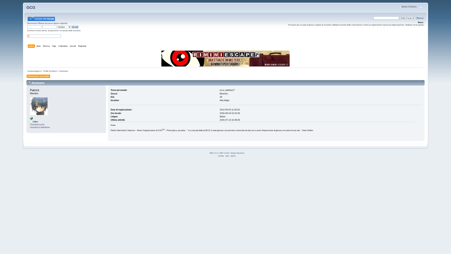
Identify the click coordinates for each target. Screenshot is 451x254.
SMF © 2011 (225, 153)
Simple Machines (237, 153)
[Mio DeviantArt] (31, 119)
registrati (63, 23)
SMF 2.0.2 (213, 153)
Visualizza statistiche (40, 127)
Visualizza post (37, 124)
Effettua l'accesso (45, 23)
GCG (30, 7)
